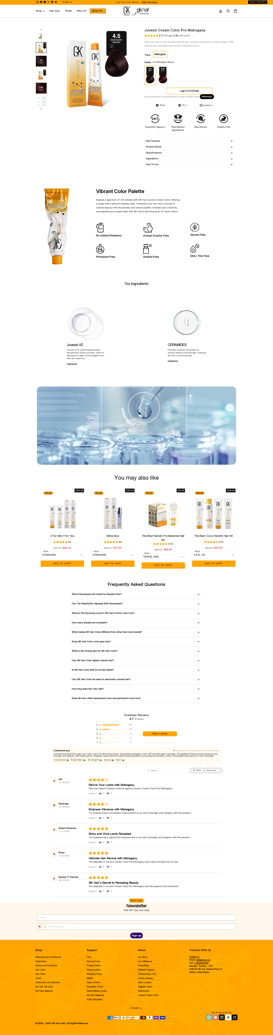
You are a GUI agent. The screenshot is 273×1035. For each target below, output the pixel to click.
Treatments (41, 962)
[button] (151, 36)
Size (46, 552)
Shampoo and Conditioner (48, 957)
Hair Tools (40, 974)
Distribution (144, 991)
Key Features (153, 141)
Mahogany (160, 54)
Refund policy (93, 970)
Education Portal (95, 987)
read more (72, 364)
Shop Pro (97, 11)
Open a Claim (93, 983)
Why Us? (82, 11)
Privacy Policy (93, 966)
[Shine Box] (113, 510)
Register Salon (145, 987)
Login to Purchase (189, 91)
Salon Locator (145, 983)
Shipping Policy (94, 974)
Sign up (136, 935)
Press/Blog (143, 966)
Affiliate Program (146, 970)
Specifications (154, 153)
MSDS (90, 978)
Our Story (142, 957)
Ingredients (152, 158)
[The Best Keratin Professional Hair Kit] (163, 510)
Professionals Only (147, 974)
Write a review (160, 734)
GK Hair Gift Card (44, 987)
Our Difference (145, 962)
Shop (39, 11)
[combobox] (41, 927)
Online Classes (145, 978)
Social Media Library (97, 991)
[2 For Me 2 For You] (62, 510)
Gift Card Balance (44, 991)
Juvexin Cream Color (148, 995)
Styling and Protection (46, 966)
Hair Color (41, 970)
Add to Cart (62, 563)
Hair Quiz (54, 11)
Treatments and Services (48, 983)
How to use (152, 164)
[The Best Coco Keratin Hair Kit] (213, 510)
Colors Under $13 (258, 2)
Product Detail (153, 147)
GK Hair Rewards (95, 995)
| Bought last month (174, 35)
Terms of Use (93, 962)
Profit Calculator (95, 1000)
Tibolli (68, 11)
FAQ (89, 957)
